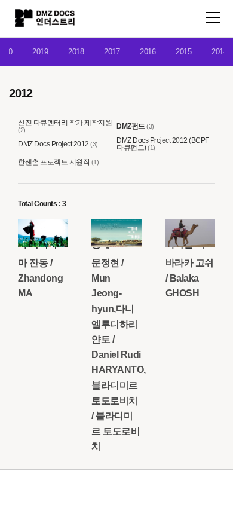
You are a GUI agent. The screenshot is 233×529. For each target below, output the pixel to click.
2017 (111, 51)
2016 (147, 51)
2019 (40, 51)
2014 (219, 51)
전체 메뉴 (213, 17)
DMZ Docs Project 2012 (53, 144)
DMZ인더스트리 (45, 18)
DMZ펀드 (130, 126)
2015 (183, 51)
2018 (76, 51)
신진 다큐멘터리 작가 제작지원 (65, 122)
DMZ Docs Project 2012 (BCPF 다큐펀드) (162, 144)
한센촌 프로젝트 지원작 (54, 162)
